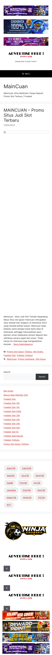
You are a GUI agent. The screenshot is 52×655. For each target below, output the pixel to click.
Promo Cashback (26, 359)
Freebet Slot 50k (12, 428)
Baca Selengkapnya (23, 344)
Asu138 (25, 475)
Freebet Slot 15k (11, 407)
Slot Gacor (41, 359)
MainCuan (12, 359)
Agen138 (11, 468)
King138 (27, 490)
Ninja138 (27, 497)
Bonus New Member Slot (16, 395)
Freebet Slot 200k (12, 411)
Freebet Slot (10, 355)
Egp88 (10, 483)
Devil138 (40, 475)
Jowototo (11, 490)
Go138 (37, 483)
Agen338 (26, 468)
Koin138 (41, 490)
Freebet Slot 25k (12, 419)
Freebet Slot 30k (12, 423)
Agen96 (11, 475)
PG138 (41, 497)
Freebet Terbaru (25, 355)
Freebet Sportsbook (13, 436)
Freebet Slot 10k (12, 403)
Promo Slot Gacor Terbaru (19, 352)
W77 (9, 505)
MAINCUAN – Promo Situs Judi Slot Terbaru (24, 115)
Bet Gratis (38, 352)
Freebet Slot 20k (12, 415)
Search (7, 372)
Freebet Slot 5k (11, 432)
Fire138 (23, 483)
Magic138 (11, 497)
